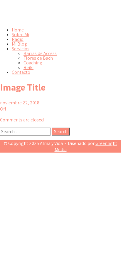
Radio (17, 39)
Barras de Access (40, 53)
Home (18, 30)
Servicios (20, 49)
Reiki (28, 67)
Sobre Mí (20, 34)
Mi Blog (19, 44)
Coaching (32, 63)
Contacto (21, 72)
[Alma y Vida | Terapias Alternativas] (60, 20)
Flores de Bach (38, 58)
